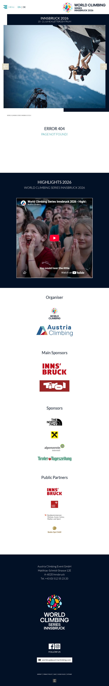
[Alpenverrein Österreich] (55, 447)
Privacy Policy (47, 674)
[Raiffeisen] (54, 434)
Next (103, 66)
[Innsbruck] (54, 369)
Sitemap (69, 674)
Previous (5, 66)
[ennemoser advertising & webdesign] (54, 680)
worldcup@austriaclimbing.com (56, 660)
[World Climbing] (54, 313)
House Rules (61, 674)
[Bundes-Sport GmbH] (54, 529)
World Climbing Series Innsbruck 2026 (19, 115)
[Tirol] (54, 386)
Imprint (39, 674)
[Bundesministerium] (54, 517)
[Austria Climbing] (54, 330)
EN (19, 7)
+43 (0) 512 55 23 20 (56, 578)
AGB (55, 674)
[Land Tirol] (54, 504)
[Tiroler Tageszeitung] (54, 459)
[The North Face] (54, 422)
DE (24, 7)
